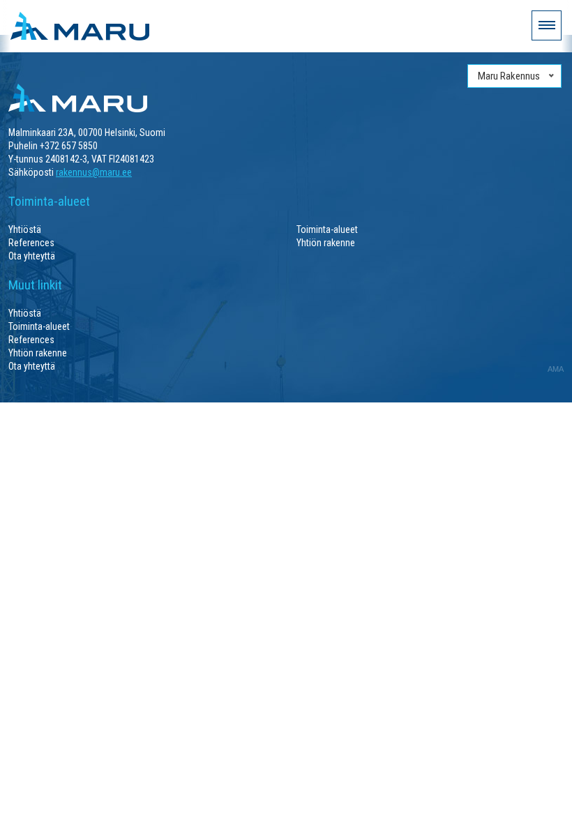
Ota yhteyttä (31, 256)
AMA (556, 369)
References (31, 242)
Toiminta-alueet (327, 229)
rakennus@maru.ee (94, 172)
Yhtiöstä (24, 229)
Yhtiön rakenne (325, 242)
